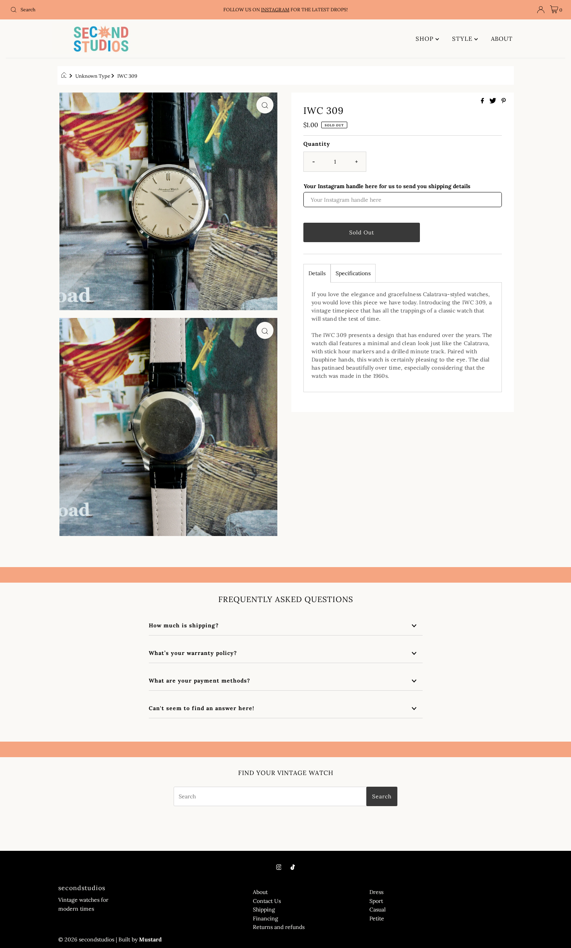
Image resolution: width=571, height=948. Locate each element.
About (260, 892)
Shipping (264, 909)
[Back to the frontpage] (65, 76)
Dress (376, 892)
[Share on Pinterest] (503, 101)
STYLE (463, 38)
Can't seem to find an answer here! (201, 708)
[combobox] (97, 9)
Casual (377, 909)
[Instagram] (279, 866)
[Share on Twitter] (493, 101)
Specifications (353, 272)
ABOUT (502, 38)
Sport (376, 900)
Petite (376, 918)
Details (317, 272)
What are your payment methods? (200, 680)
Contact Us (267, 900)
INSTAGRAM (275, 9)
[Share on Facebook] (483, 101)
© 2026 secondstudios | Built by (98, 939)
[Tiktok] (293, 866)
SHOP (425, 38)
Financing (265, 918)
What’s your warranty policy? (193, 652)
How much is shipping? (184, 625)
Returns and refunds (279, 927)
